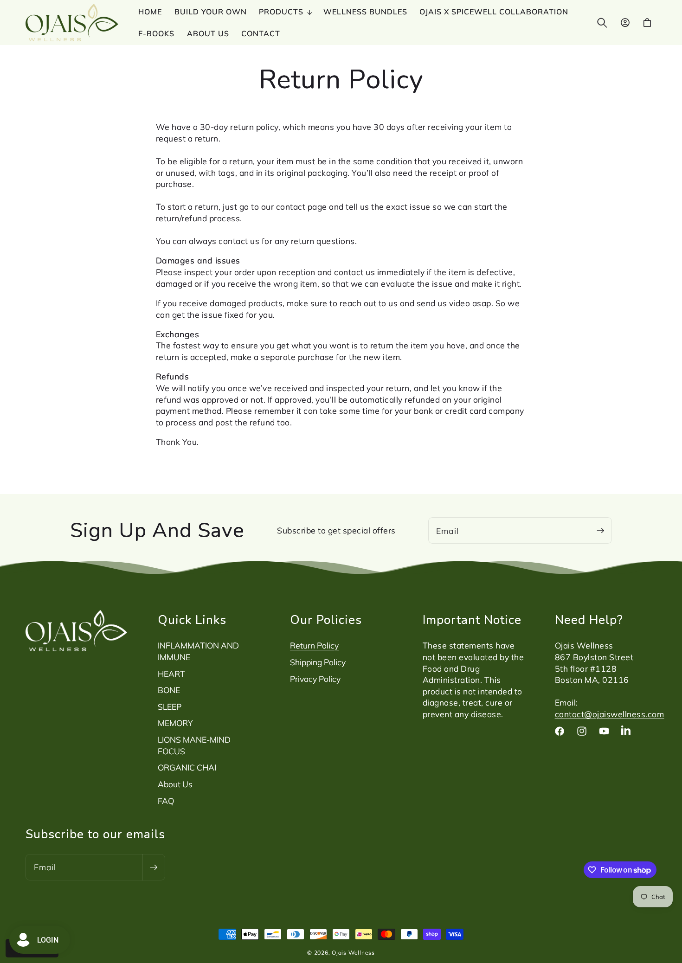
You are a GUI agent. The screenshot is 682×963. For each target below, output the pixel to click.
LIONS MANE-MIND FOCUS (194, 745)
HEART (171, 673)
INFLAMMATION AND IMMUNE (198, 651)
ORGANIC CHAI (187, 767)
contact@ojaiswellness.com (609, 714)
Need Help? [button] (589, 619)
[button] (285, 12)
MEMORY (175, 723)
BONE (169, 690)
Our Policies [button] (326, 619)
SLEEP (169, 706)
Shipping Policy (318, 662)
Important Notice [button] (472, 619)
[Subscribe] (600, 530)
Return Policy (314, 645)
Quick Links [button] (192, 619)
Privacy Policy (315, 679)
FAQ (166, 801)
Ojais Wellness (353, 952)
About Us (175, 784)
